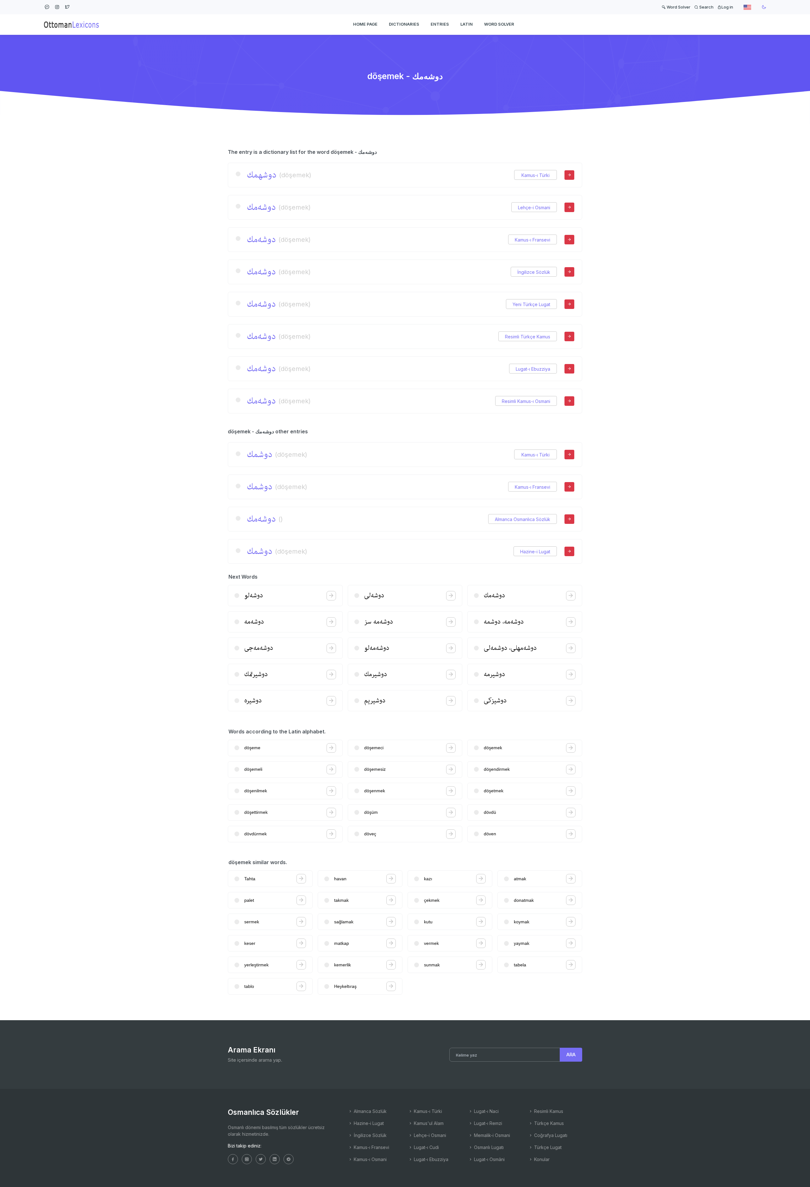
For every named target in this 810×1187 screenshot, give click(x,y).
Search (705, 6)
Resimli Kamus (548, 1111)
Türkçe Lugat (547, 1147)
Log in (727, 6)
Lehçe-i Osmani (534, 207)
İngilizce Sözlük (533, 272)
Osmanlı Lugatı (488, 1147)
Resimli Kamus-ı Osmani (526, 401)
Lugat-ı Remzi (487, 1123)
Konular (541, 1159)
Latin (466, 24)
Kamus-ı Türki (535, 175)
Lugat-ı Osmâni (489, 1159)
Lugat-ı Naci (486, 1111)
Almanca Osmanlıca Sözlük (522, 519)
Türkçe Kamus (548, 1123)
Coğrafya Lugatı (550, 1135)
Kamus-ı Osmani (369, 1159)
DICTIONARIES (404, 24)
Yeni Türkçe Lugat (531, 304)
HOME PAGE (365, 24)
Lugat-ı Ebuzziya (533, 369)
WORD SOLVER (499, 24)
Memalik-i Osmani (491, 1135)
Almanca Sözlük (369, 1111)
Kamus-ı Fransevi (532, 239)
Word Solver (678, 6)
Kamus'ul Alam (428, 1123)
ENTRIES (440, 24)
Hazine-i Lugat (535, 551)
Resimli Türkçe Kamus (527, 336)
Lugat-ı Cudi (426, 1147)
